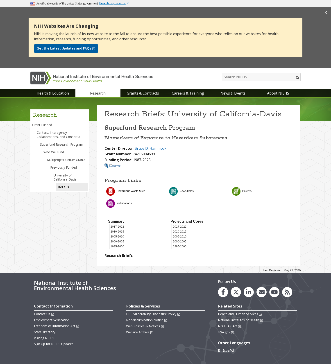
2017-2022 (117, 226)
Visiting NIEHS (44, 338)
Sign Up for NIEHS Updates (53, 344)
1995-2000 (117, 246)
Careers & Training (188, 93)
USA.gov (224, 332)
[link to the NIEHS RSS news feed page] (287, 292)
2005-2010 (117, 236)
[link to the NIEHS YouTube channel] (274, 292)
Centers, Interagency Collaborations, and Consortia (58, 134)
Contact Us (42, 314)
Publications (124, 203)
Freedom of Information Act (54, 326)
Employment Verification (52, 320)
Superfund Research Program (61, 144)
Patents (247, 191)
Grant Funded (42, 125)
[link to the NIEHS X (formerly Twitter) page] (236, 292)
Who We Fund (53, 152)
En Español (226, 350)
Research (98, 93)
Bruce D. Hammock (150, 148)
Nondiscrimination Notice (144, 320)
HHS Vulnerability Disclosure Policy (151, 314)
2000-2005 (117, 241)
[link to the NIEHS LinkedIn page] (249, 292)
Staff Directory (44, 332)
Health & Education (53, 93)
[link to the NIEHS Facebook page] (223, 292)
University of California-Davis (65, 177)
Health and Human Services (238, 314)
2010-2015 (117, 231)
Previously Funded (63, 167)
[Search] (298, 78)
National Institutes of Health (238, 320)
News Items (186, 191)
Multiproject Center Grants (66, 160)
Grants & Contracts (143, 93)
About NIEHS (278, 93)
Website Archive (137, 332)
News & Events (232, 93)
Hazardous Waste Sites (131, 191)
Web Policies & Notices (143, 326)
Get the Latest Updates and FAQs (64, 48)
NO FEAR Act (227, 326)
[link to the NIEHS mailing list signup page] (261, 292)
